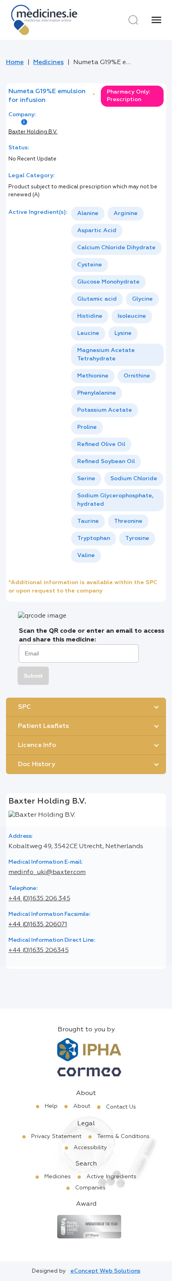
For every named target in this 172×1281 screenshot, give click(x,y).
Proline (87, 427)
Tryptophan (93, 538)
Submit (33, 676)
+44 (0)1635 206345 (38, 950)
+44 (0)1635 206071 (37, 924)
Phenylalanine (96, 393)
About (81, 1106)
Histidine (89, 316)
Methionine (92, 376)
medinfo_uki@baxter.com (47, 872)
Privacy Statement (56, 1136)
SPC (24, 707)
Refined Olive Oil (101, 444)
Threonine (128, 521)
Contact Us (121, 1107)
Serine (86, 478)
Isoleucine (132, 316)
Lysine (123, 333)
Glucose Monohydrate (108, 282)
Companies (90, 1188)
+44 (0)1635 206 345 (39, 899)
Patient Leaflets (43, 726)
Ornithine (137, 376)
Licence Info (37, 745)
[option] (87, 214)
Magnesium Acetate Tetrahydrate (106, 355)
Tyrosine (137, 538)
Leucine (88, 333)
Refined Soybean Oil (106, 461)
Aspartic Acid (96, 230)
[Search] (133, 19)
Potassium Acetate (104, 410)
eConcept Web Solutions (105, 1271)
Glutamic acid (97, 299)
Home (15, 62)
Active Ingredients (111, 1176)
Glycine (142, 299)
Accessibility (90, 1147)
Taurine (88, 521)
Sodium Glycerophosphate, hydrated (115, 500)
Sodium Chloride (133, 478)
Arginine (126, 213)
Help (51, 1106)
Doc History (36, 764)
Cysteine (89, 265)
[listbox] (117, 385)
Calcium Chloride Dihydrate (116, 247)
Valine (86, 555)
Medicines (48, 62)
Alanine (87, 213)
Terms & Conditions (123, 1136)
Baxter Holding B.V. (33, 132)
